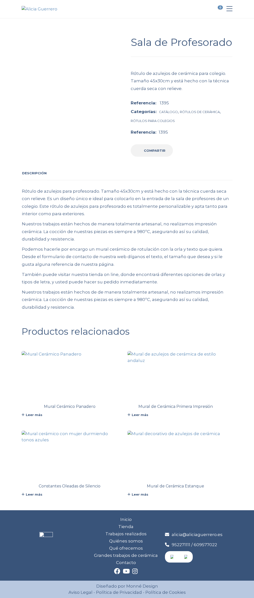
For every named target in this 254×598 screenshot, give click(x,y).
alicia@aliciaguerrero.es (197, 534)
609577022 (205, 544)
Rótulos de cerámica (200, 112)
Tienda (125, 526)
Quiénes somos (126, 541)
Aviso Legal (80, 592)
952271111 (181, 544)
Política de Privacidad (119, 592)
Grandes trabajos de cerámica (126, 555)
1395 (163, 132)
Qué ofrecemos (126, 548)
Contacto (126, 562)
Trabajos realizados (126, 534)
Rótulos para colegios (153, 121)
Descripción (34, 173)
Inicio (126, 519)
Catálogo (168, 112)
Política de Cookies (165, 592)
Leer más (34, 415)
